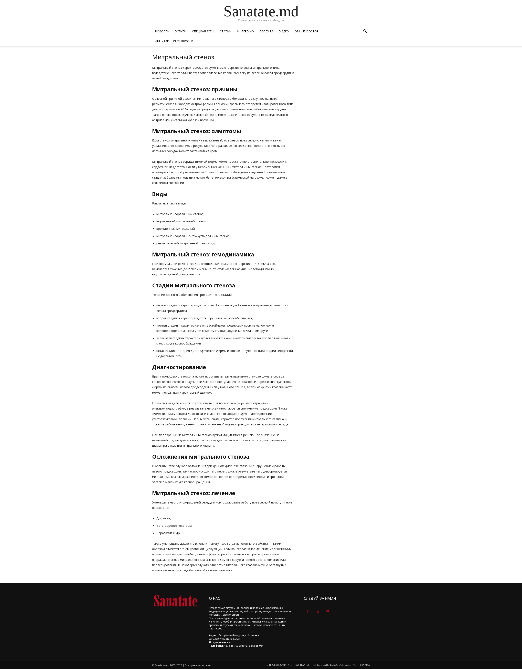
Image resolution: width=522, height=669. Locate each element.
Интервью (245, 31)
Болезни (266, 31)
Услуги (180, 31)
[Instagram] (318, 611)
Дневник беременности (174, 41)
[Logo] (175, 600)
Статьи (225, 31)
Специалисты (203, 31)
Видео (284, 31)
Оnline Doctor (307, 31)
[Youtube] (328, 611)
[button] (365, 32)
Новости (162, 31)
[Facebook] (308, 611)
